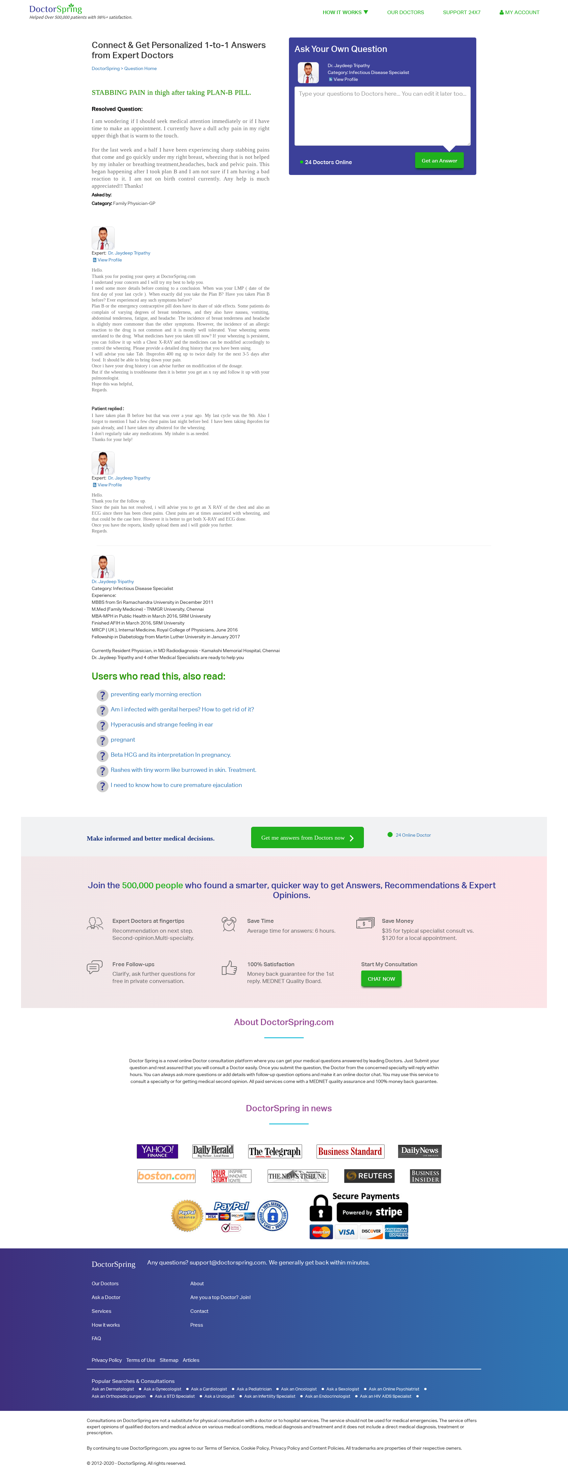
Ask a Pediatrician (254, 1389)
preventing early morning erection (156, 694)
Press (196, 1325)
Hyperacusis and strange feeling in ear (162, 724)
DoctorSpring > (108, 68)
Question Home (140, 68)
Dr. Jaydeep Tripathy (349, 65)
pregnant (123, 739)
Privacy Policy (107, 1360)
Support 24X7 (462, 12)
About (197, 1283)
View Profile (346, 79)
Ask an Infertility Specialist (270, 1396)
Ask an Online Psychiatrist (394, 1389)
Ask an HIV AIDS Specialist (386, 1396)
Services (101, 1311)
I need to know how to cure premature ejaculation (176, 784)
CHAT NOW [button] (381, 979)
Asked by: (101, 194)
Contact (199, 1311)
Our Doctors (405, 12)
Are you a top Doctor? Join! (220, 1297)
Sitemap (169, 1360)
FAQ (96, 1338)
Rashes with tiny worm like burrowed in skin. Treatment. (183, 769)
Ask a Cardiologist (209, 1389)
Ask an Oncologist (299, 1389)
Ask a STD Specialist (175, 1396)
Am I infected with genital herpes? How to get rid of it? (182, 709)
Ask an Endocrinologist (327, 1396)
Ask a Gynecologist (162, 1389)
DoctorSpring (113, 1264)
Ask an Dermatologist (113, 1389)
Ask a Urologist (219, 1396)
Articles (191, 1360)
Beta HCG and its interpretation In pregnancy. (171, 754)
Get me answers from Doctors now (303, 837)
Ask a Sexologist (342, 1389)
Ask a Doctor (106, 1297)
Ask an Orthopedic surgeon (118, 1396)
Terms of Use (140, 1360)
